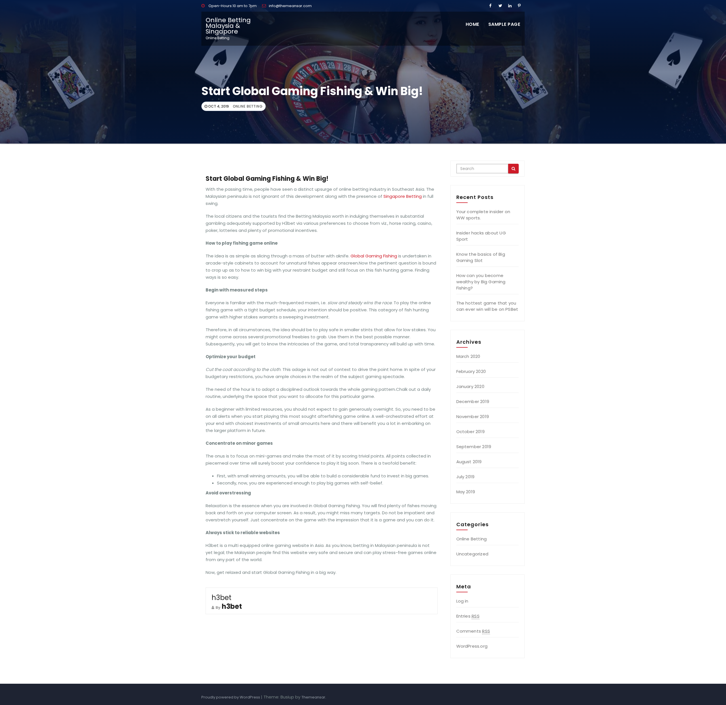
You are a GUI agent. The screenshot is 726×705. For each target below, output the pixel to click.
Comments (473, 631)
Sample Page (504, 24)
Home (472, 24)
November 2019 (472, 416)
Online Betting (248, 106)
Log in (462, 601)
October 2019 (470, 432)
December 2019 (472, 401)
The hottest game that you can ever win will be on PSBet (487, 306)
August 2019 (469, 462)
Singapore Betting (402, 196)
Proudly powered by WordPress (231, 697)
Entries (468, 616)
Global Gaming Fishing (374, 256)
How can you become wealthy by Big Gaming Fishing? (481, 281)
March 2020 (468, 356)
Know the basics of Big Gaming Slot (480, 257)
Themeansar (313, 697)
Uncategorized (472, 554)
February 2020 (471, 371)
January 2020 (470, 386)
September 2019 (473, 447)
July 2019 (465, 477)
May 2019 (465, 492)
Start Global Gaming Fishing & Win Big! (267, 178)
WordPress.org (472, 646)
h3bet (221, 597)
